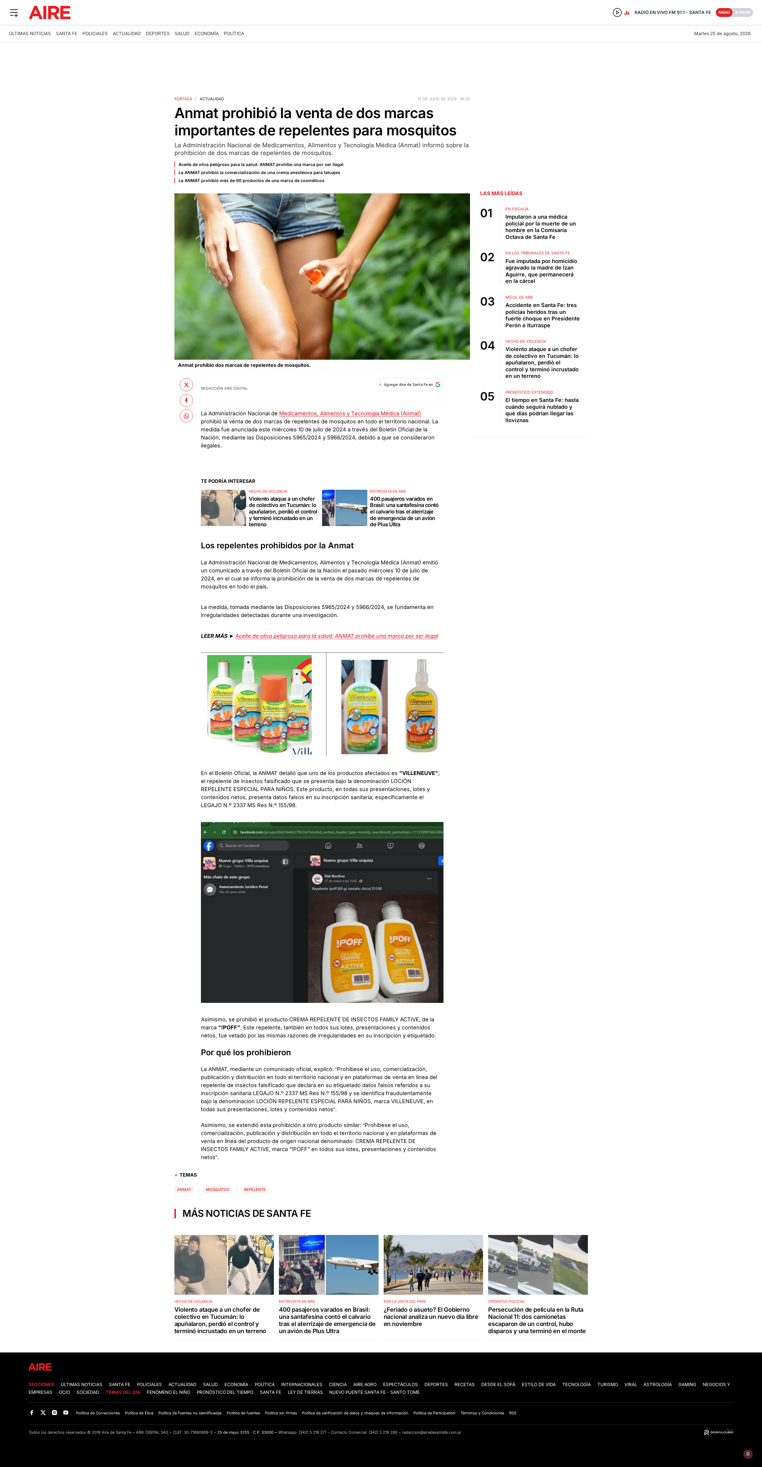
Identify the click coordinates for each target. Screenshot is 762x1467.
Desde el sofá (498, 1384)
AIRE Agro (365, 1384)
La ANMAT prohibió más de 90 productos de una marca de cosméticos (251, 180)
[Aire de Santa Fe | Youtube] (66, 1413)
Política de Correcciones (98, 1413)
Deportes (158, 33)
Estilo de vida (539, 1384)
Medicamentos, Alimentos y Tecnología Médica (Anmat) (350, 413)
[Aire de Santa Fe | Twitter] (43, 1413)
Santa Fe (66, 33)
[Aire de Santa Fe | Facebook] (32, 1413)
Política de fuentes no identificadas (190, 1413)
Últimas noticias (30, 33)
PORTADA (183, 99)
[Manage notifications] (748, 1454)
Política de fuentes (243, 1413)
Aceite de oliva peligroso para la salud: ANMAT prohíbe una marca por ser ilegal (261, 164)
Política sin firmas (281, 1413)
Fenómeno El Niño (168, 1392)
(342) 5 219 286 (383, 1432)
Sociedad (87, 1392)
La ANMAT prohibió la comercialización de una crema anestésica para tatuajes (259, 172)
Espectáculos (400, 1384)
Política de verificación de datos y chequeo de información (355, 1413)
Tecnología (576, 1384)
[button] (14, 12)
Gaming (687, 1384)
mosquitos (217, 1189)
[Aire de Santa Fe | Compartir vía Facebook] (186, 400)
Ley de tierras (306, 1392)
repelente (255, 1189)
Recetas (465, 1384)
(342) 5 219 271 (312, 1432)
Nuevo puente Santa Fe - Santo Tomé (374, 1392)
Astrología (658, 1384)
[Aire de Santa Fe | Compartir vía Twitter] (186, 384)
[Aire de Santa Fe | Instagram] (54, 1413)
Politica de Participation (434, 1413)
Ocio (64, 1392)
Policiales (95, 33)
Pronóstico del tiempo (225, 1392)
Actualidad (127, 33)
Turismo (607, 1384)
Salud (182, 33)
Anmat (184, 1189)
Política (234, 33)
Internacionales (301, 1384)
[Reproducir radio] (617, 12)
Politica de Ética (139, 1413)
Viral (630, 1384)
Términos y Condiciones (482, 1413)
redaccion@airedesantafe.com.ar (431, 1432)
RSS (512, 1413)
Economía (207, 33)
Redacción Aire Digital (224, 388)
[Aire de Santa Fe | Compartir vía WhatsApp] (186, 415)
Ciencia (338, 1384)
